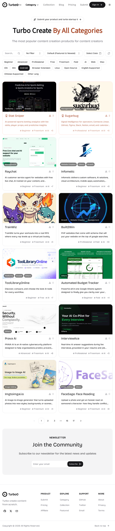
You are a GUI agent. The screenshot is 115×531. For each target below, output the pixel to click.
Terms (101, 510)
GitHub (82, 499)
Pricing (72, 4)
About (101, 499)
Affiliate (44, 510)
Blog (61, 4)
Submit (84, 4)
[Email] (16, 511)
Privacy (102, 505)
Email (81, 510)
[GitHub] (4, 511)
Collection (49, 4)
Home (18, 4)
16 (67, 420)
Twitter (82, 505)
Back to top (100, 526)
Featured (64, 510)
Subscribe (73, 464)
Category (31, 4)
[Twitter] (10, 511)
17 (74, 420)
